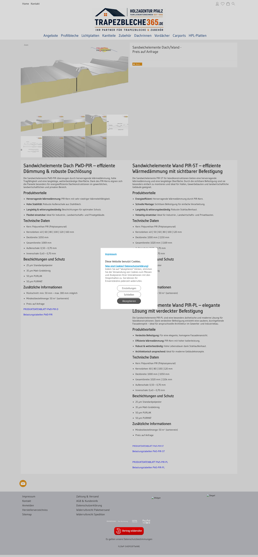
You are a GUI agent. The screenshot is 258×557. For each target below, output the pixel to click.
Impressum (111, 254)
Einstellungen (129, 288)
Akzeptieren (129, 301)
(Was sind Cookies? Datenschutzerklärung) (126, 265)
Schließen (129, 294)
